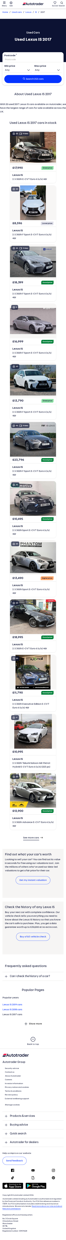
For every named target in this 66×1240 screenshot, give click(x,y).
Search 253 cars (35, 79)
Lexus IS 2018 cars (12, 1009)
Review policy (11, 1095)
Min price (9, 66)
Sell (11, 6)
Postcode (10, 55)
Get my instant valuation (33, 880)
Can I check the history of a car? (30, 976)
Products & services (22, 1116)
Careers (8, 1080)
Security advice (12, 1068)
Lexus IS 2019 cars (12, 1004)
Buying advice (19, 1124)
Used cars (17, 12)
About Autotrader (13, 1076)
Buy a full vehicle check (33, 937)
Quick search (18, 1133)
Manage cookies (12, 1105)
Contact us (9, 1072)
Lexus (28, 12)
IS (36, 12)
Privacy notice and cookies (17, 1087)
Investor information (14, 1084)
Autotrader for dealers (24, 1142)
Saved (55, 6)
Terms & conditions (13, 1091)
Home (5, 12)
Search (62, 6)
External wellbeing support (17, 1099)
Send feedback (14, 1161)
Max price (40, 66)
